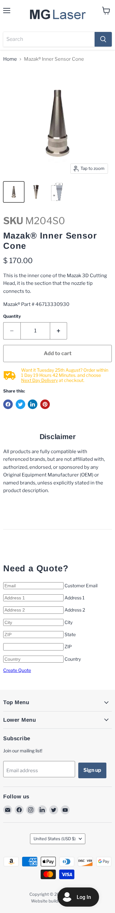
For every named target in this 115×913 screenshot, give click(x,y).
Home (10, 59)
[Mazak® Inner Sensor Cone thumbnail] (14, 192)
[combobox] (49, 39)
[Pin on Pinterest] (45, 404)
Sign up (92, 770)
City (69, 622)
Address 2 (75, 609)
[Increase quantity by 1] (58, 330)
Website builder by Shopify (57, 900)
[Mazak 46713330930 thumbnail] (58, 192)
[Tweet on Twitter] (20, 404)
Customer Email (81, 585)
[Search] (103, 39)
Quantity (12, 316)
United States (55, 838)
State (70, 634)
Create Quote (17, 670)
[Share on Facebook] (8, 404)
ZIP (68, 646)
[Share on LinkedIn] (32, 404)
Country (73, 659)
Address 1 (75, 597)
